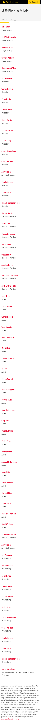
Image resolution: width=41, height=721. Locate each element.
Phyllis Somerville (8, 514)
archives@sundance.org (10, 719)
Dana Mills (5, 472)
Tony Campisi (6, 327)
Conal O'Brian (7, 162)
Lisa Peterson (7, 182)
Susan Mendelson (8, 151)
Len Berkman (6, 79)
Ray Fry (4, 369)
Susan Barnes (7, 307)
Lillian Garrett (7, 131)
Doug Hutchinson (8, 410)
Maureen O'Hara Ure (9, 276)
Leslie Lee (5, 224)
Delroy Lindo (6, 452)
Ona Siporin (6, 255)
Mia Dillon (5, 348)
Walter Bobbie (7, 89)
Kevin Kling (6, 141)
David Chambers (8, 669)
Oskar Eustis (6, 120)
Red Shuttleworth (8, 37)
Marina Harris (7, 213)
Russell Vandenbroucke (11, 203)
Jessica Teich (7, 265)
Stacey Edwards (7, 358)
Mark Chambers (7, 338)
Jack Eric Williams (9, 286)
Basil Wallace (7, 524)
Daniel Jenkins (7, 431)
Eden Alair (5, 296)
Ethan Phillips (7, 483)
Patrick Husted (7, 400)
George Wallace (7, 58)
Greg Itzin (5, 421)
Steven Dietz (6, 110)
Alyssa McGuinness (9, 462)
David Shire (6, 244)
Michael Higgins (8, 389)
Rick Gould (5, 27)
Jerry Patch (6, 172)
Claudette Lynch (8, 234)
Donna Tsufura (7, 48)
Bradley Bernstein (8, 535)
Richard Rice (6, 493)
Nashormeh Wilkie (8, 68)
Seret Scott (6, 193)
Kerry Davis (6, 99)
